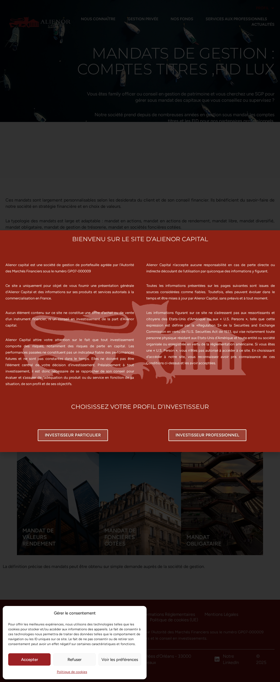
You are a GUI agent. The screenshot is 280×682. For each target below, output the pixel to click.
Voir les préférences (119, 659)
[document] (140, 341)
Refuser (74, 659)
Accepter (29, 659)
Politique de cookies (72, 672)
